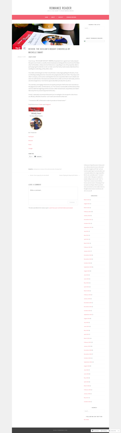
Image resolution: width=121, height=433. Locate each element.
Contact (60, 17)
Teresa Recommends (49, 169)
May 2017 (86, 397)
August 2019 (87, 318)
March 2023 (86, 199)
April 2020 (86, 287)
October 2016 (87, 401)
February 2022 (87, 211)
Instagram (47, 104)
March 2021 (86, 243)
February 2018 (87, 389)
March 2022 (86, 207)
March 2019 (86, 338)
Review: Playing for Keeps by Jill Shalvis (68, 175)
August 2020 (87, 271)
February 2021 (87, 247)
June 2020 (86, 279)
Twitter (41, 104)
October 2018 (87, 358)
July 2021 (86, 231)
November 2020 (87, 259)
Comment (72, 202)
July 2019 (86, 322)
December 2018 (87, 350)
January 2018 (87, 393)
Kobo (29, 144)
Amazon (30, 140)
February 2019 (87, 342)
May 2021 (86, 235)
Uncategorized (58, 169)
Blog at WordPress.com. (60, 430)
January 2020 (87, 298)
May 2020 (86, 283)
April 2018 (86, 382)
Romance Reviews (71, 17)
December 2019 (87, 302)
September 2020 (88, 267)
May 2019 (86, 330)
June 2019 (86, 326)
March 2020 (86, 291)
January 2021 (87, 251)
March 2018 (86, 386)
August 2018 (87, 366)
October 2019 (87, 310)
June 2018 (86, 374)
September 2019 (88, 314)
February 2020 (87, 294)
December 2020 (87, 255)
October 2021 (87, 223)
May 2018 (86, 378)
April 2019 (86, 334)
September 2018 (88, 362)
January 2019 (87, 346)
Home (46, 17)
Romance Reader (60, 8)
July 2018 (86, 370)
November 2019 (87, 306)
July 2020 (86, 275)
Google (30, 148)
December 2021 (87, 219)
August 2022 (87, 203)
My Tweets (86, 419)
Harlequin (31, 136)
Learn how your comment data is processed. (61, 208)
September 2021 (88, 227)
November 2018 (87, 354)
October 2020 (87, 263)
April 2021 (86, 239)
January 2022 (87, 215)
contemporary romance (38, 169)
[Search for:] (94, 28)
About (53, 17)
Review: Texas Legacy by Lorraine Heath (39, 175)
